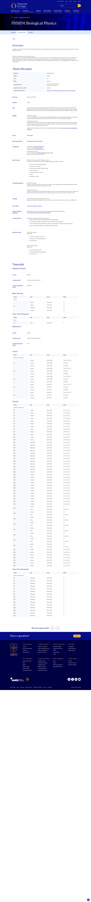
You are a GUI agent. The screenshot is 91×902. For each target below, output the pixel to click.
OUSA (54, 654)
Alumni (70, 1)
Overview (13, 32)
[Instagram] (76, 679)
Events (54, 662)
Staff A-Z (70, 660)
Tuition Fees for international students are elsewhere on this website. (61, 90)
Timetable (30, 32)
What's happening (58, 658)
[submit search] (79, 5)
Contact (79, 1)
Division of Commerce (42, 646)
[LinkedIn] (69, 679)
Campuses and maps (43, 658)
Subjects (24, 646)
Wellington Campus (42, 666)
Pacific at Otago (26, 668)
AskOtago (76, 635)
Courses (15, 17)
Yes (52, 628)
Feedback (22, 687)
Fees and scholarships (27, 648)
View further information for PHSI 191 (35, 141)
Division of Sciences (42, 652)
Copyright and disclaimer (37, 687)
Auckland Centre (41, 660)
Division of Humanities (42, 650)
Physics (48, 75)
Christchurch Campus (42, 662)
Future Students (27, 644)
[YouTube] (79, 679)
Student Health (71, 650)
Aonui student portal (27, 660)
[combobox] (68, 5)
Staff (66, 1)
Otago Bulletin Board (57, 666)
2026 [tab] (14, 39)
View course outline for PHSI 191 (35, 205)
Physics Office (30, 135)
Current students (60, 1)
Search (18, 687)
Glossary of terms (28, 687)
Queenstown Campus (42, 670)
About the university (59, 644)
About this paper (22, 32)
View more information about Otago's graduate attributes (39, 212)
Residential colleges (57, 646)
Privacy (44, 687)
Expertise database (72, 664)
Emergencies (71, 646)
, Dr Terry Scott (49, 152)
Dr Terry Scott (39, 147)
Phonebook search (72, 662)
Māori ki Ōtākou (26, 666)
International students (27, 670)
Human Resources (72, 648)
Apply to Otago (26, 652)
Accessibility (49, 687)
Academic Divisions (43, 644)
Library (74, 1)
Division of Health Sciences (43, 648)
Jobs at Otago (56, 652)
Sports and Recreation (58, 664)
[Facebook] (72, 679)
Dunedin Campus (41, 664)
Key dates (25, 650)
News (54, 660)
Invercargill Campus (42, 668)
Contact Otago (72, 658)
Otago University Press (58, 648)
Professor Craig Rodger (39, 146)
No (57, 628)
